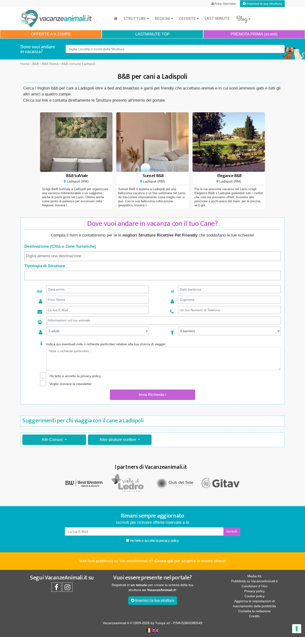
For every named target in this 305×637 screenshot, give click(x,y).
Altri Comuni (53, 440)
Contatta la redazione (254, 611)
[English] (155, 630)
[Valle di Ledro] (130, 482)
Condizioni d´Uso (254, 586)
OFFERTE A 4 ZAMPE (51, 34)
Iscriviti (232, 531)
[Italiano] (149, 630)
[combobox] (152, 256)
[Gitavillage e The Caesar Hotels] (220, 483)
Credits (254, 616)
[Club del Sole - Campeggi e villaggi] (175, 482)
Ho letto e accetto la (154, 540)
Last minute (217, 18)
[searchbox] (152, 256)
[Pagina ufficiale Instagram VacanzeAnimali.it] (67, 588)
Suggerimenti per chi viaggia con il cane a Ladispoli (82, 420)
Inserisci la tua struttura (264, 3)
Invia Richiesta (152, 395)
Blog (242, 18)
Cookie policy (254, 596)
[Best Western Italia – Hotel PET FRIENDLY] (85, 482)
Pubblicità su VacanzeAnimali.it (254, 581)
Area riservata (225, 3)
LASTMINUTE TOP (152, 34)
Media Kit (254, 576)
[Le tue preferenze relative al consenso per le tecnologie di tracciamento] (296, 628)
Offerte (188, 18)
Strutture (135, 18)
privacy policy (91, 376)
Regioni (163, 18)
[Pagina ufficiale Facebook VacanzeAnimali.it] (56, 588)
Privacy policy (254, 591)
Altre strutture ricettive (118, 440)
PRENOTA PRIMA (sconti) (254, 34)
